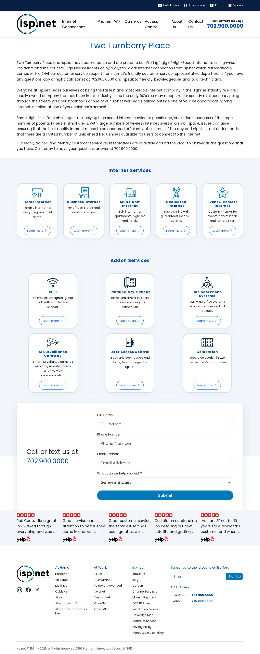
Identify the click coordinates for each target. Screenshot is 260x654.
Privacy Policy (142, 627)
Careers (138, 586)
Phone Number (109, 434)
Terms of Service (144, 621)
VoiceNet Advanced (108, 586)
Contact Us (195, 24)
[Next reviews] (243, 528)
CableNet (61, 591)
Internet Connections (73, 24)
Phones (104, 21)
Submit (165, 495)
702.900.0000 (225, 26)
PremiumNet (103, 580)
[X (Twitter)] (37, 590)
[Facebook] (28, 590)
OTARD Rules (141, 603)
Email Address (108, 454)
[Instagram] (19, 590)
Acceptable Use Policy (148, 633)
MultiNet (61, 586)
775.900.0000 (202, 601)
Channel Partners (144, 591)
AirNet (59, 597)
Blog (135, 580)
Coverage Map (142, 615)
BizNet (98, 574)
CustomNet (102, 597)
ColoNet (99, 591)
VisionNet (100, 603)
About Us (176, 24)
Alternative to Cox (68, 603)
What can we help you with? (119, 473)
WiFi (117, 21)
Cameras (133, 21)
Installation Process (146, 609)
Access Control (151, 24)
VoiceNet (61, 580)
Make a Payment (144, 597)
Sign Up (235, 576)
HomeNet (62, 574)
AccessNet (101, 609)
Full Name (105, 415)
